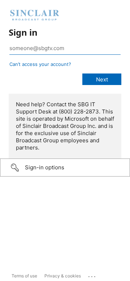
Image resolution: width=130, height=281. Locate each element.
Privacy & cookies (62, 275)
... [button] (92, 274)
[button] (65, 167)
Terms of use (24, 275)
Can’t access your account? (40, 64)
